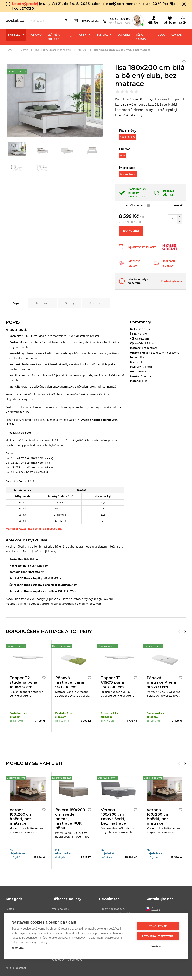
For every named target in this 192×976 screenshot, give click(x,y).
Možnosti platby (134, 263)
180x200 (82, 50)
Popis (16, 303)
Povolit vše (158, 926)
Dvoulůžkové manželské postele (53, 50)
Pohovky (35, 34)
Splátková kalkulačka (142, 247)
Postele (14, 34)
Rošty (81, 34)
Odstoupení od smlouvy (67, 959)
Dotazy (69, 303)
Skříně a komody (53, 36)
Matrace (101, 34)
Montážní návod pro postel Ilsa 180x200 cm (34, 529)
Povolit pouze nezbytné (157, 936)
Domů (9, 50)
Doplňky (124, 34)
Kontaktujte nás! (171, 281)
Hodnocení (42, 303)
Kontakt (177, 34)
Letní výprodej (25, 4)
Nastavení (157, 946)
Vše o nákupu (141, 36)
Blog (161, 34)
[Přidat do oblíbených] (43, 678)
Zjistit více (18, 947)
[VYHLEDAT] (66, 20)
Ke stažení (96, 303)
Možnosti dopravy (169, 263)
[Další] (185, 631)
